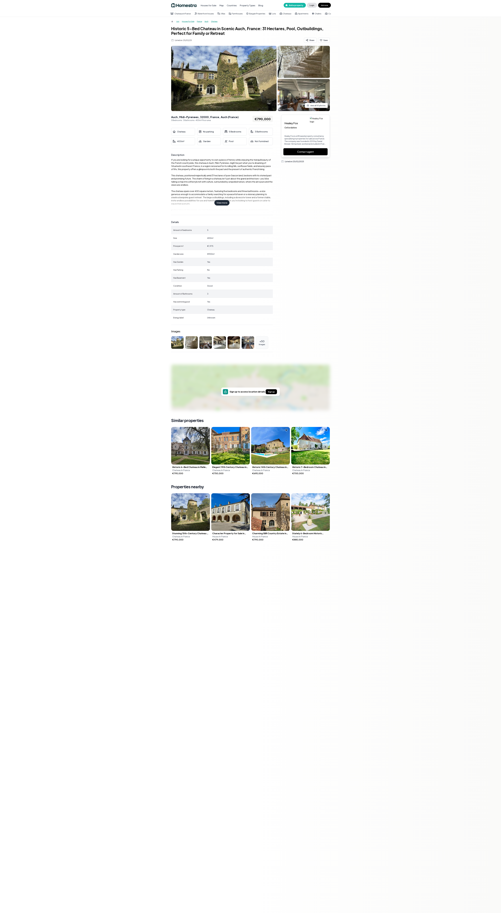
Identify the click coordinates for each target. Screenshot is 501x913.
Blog (260, 5)
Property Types (247, 5)
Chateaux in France (183, 13)
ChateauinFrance (181, 470)
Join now (324, 5)
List (177, 21)
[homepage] (172, 21)
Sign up (271, 392)
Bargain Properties (257, 13)
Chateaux (287, 13)
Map (221, 5)
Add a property (296, 5)
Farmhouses (237, 13)
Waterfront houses (206, 13)
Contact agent (305, 151)
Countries (232, 5)
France (199, 21)
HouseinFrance (220, 536)
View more (222, 202)
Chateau (214, 21)
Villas (223, 13)
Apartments (303, 13)
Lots (274, 13)
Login (312, 5)
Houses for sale (188, 21)
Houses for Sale (208, 5)
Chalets (318, 13)
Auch (206, 21)
